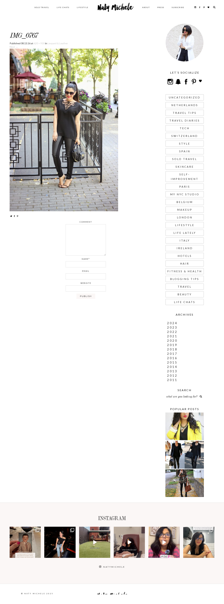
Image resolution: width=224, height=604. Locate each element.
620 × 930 (39, 43)
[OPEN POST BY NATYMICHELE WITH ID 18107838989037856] (198, 542)
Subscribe (178, 7)
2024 (172, 323)
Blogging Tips (184, 278)
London (184, 217)
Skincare (185, 166)
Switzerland (184, 135)
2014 (172, 367)
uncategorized (184, 97)
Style (184, 143)
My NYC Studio (184, 194)
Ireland (185, 248)
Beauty (184, 294)
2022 (172, 332)
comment (85, 222)
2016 (172, 358)
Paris (184, 186)
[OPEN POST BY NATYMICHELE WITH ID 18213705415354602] (59, 542)
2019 (172, 345)
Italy (185, 240)
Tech (185, 128)
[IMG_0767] (64, 129)
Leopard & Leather (58, 43)
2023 (172, 327)
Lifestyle (82, 7)
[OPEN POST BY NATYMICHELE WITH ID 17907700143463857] (129, 542)
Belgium (184, 202)
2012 (172, 375)
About (146, 7)
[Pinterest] (17, 216)
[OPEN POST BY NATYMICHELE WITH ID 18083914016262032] (94, 542)
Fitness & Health (184, 271)
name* (86, 259)
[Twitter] (11, 216)
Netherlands (184, 105)
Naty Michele (115, 9)
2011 (172, 380)
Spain (184, 151)
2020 (172, 340)
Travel (185, 286)
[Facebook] (14, 216)
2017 (172, 354)
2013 (172, 371)
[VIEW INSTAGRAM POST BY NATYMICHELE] (37, 554)
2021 (172, 336)
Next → (14, 46)
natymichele (25, 530)
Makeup (184, 209)
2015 (172, 362)
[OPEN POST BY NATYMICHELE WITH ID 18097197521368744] (25, 542)
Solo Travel (41, 7)
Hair (184, 263)
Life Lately (184, 232)
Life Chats (63, 7)
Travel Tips (185, 112)
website (85, 283)
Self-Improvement (184, 176)
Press (160, 7)
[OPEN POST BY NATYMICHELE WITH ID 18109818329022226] (164, 542)
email (85, 271)
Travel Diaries (184, 120)
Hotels (185, 255)
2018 (172, 349)
